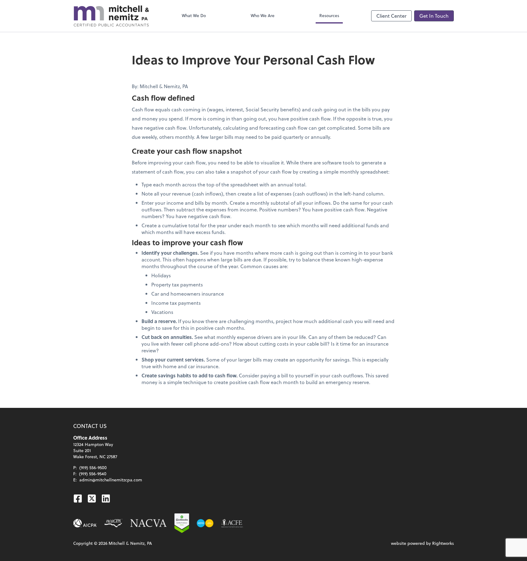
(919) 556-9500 (93, 467)
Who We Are (262, 15)
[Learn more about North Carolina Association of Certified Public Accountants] (113, 523)
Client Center (391, 15)
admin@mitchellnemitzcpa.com (110, 479)
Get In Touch (434, 15)
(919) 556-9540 (92, 473)
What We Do (194, 15)
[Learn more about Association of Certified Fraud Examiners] (232, 523)
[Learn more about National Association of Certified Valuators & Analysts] (148, 523)
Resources (329, 15)
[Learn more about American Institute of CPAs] (85, 523)
